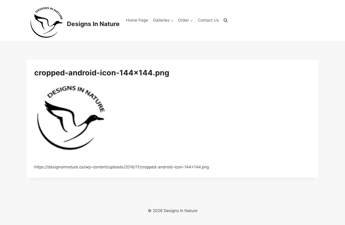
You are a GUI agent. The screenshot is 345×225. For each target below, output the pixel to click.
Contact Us (208, 20)
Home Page (137, 20)
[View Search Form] (225, 20)
